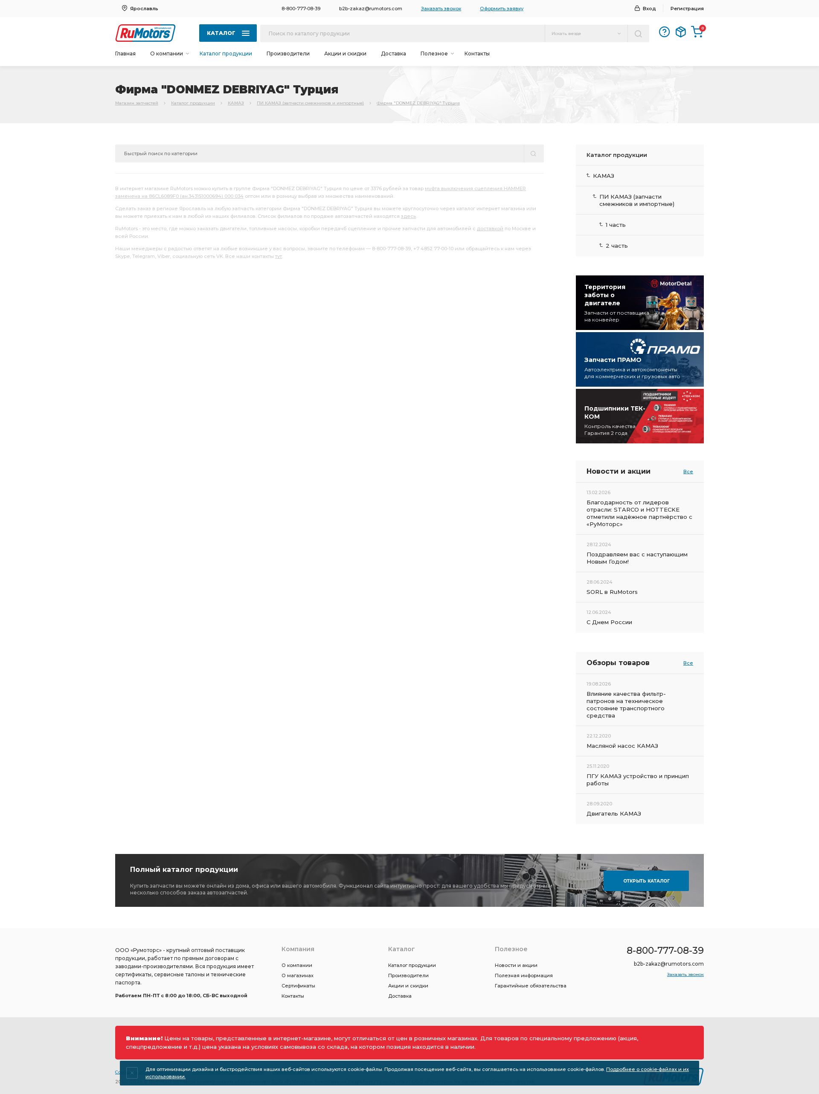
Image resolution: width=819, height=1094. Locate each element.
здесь (408, 216)
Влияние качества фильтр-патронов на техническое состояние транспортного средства (626, 704)
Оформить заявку (501, 9)
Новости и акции (516, 965)
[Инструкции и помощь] (664, 32)
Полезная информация (524, 975)
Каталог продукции (226, 53)
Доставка (393, 53)
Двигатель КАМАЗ (614, 813)
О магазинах (298, 975)
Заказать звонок (441, 9)
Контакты (477, 53)
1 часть (616, 224)
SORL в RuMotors (612, 591)
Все (688, 472)
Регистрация (687, 9)
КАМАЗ (236, 103)
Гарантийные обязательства (530, 986)
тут (278, 256)
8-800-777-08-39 (301, 9)
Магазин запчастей (136, 103)
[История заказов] (681, 32)
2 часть (617, 245)
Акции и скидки (345, 53)
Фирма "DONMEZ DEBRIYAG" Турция (418, 103)
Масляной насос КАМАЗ (622, 745)
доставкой (490, 229)
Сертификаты (298, 986)
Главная (125, 53)
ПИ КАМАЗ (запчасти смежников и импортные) (310, 103)
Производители (288, 53)
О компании (297, 965)
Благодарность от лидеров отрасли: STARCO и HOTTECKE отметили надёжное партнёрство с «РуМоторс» (639, 513)
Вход (649, 9)
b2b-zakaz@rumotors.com (370, 9)
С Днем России (609, 622)
